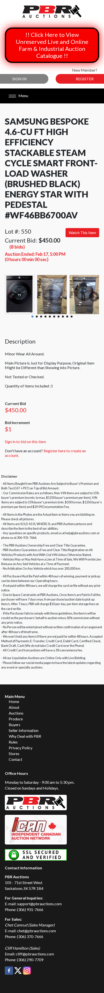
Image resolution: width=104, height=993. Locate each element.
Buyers (14, 724)
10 (72, 316)
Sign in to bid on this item (25, 441)
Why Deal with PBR (25, 736)
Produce (16, 718)
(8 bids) (17, 247)
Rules (13, 742)
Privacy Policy (20, 747)
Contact (15, 759)
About (14, 707)
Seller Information (23, 730)
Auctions (16, 713)
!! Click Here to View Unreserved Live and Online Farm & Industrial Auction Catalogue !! (52, 45)
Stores (14, 753)
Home (14, 701)
